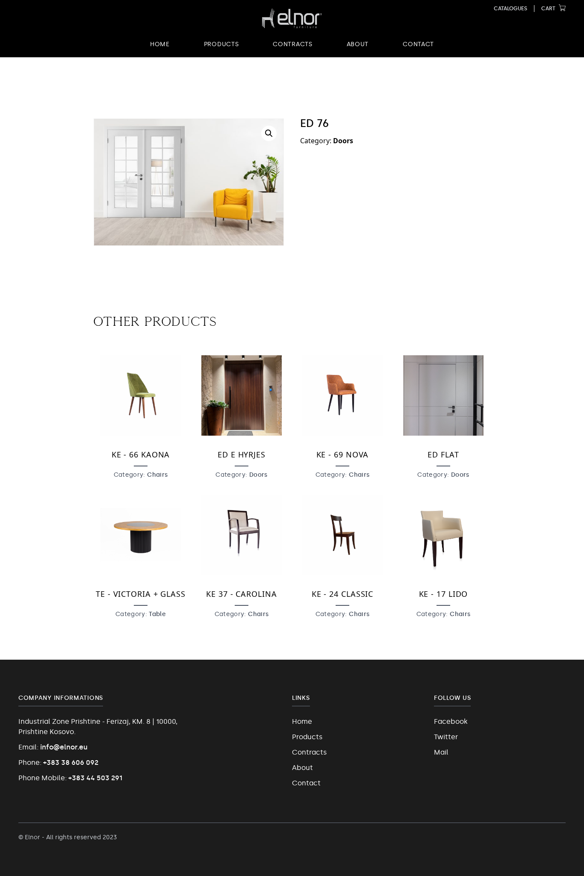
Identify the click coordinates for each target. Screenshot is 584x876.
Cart (548, 9)
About (358, 44)
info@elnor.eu (64, 747)
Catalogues (510, 9)
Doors (343, 140)
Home (160, 44)
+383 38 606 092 (70, 762)
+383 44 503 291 (95, 778)
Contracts (292, 44)
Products (221, 44)
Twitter (446, 737)
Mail (441, 752)
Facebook (451, 721)
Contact (418, 44)
